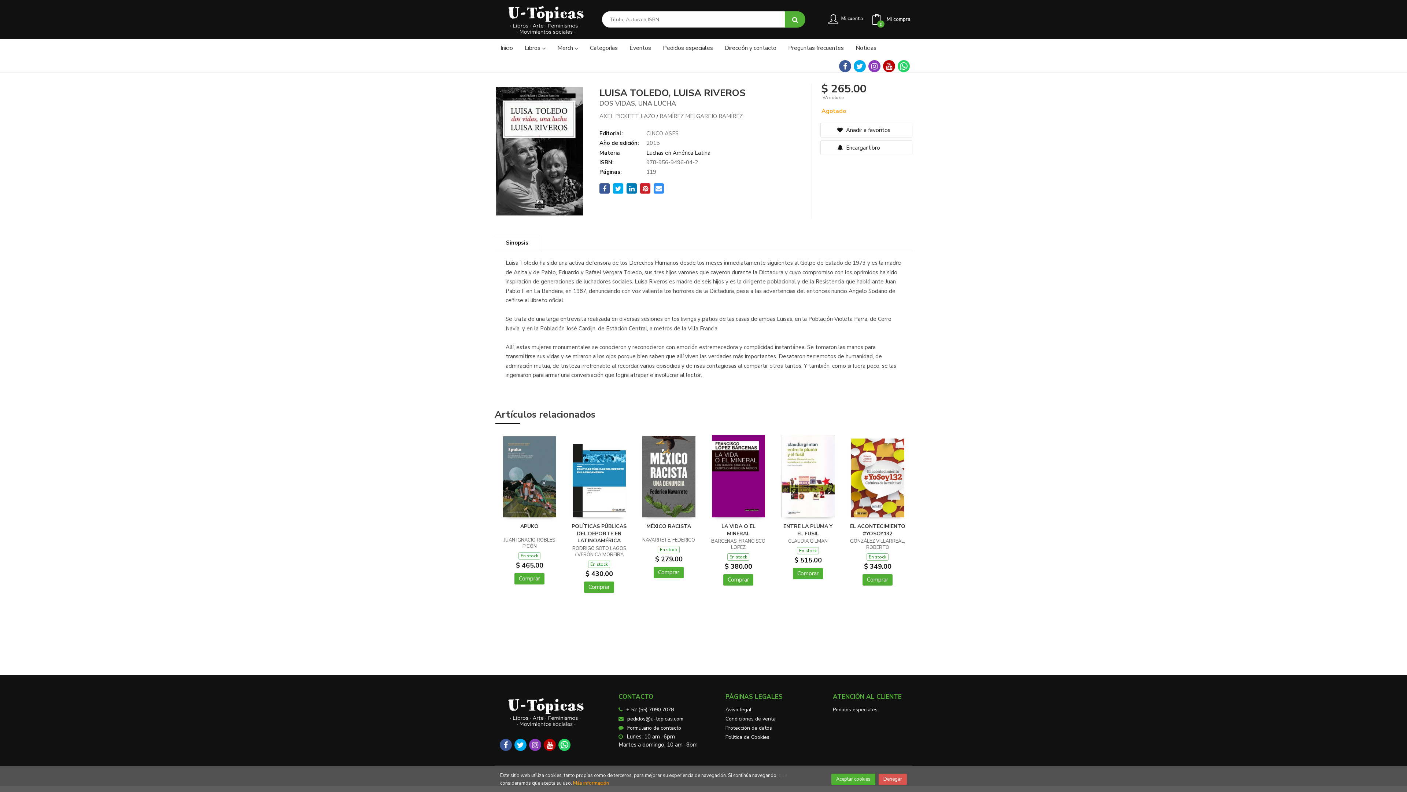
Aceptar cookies (853, 779)
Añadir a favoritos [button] (867, 130)
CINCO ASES (662, 133)
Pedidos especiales (855, 709)
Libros (533, 48)
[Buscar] (795, 19)
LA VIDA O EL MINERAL (738, 530)
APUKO (529, 526)
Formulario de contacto (654, 728)
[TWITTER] (860, 66)
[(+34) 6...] (904, 66)
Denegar (892, 779)
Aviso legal (738, 709)
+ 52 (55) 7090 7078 (650, 709)
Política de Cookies (747, 737)
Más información (591, 783)
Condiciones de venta (750, 718)
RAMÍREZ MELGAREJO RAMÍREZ (701, 116)
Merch (566, 48)
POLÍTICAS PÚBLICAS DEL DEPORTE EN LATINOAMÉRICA (599, 533)
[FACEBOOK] (845, 66)
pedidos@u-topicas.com (655, 718)
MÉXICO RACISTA (668, 526)
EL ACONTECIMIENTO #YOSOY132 (877, 530)
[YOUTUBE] (889, 66)
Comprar (529, 578)
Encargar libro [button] (862, 147)
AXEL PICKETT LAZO (627, 116)
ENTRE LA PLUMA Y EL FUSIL (807, 530)
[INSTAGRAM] (874, 66)
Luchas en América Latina (678, 153)
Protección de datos (748, 728)
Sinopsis (517, 242)
